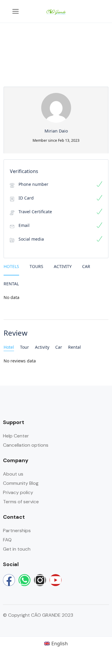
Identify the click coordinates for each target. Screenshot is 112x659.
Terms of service (21, 501)
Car (86, 266)
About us (13, 474)
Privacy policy (18, 492)
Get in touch (16, 549)
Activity (63, 266)
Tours (36, 266)
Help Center (16, 436)
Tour (24, 347)
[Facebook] (9, 580)
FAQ (7, 540)
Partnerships (17, 530)
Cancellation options (25, 445)
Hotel (9, 347)
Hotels (11, 266)
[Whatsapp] (24, 580)
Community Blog (21, 483)
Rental (11, 283)
